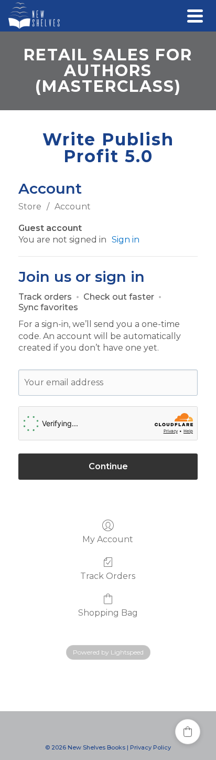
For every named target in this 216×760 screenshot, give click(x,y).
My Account (107, 539)
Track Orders (107, 576)
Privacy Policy (150, 747)
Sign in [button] (125, 240)
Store (29, 207)
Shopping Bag (108, 613)
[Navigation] (195, 15)
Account (73, 207)
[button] (187, 731)
